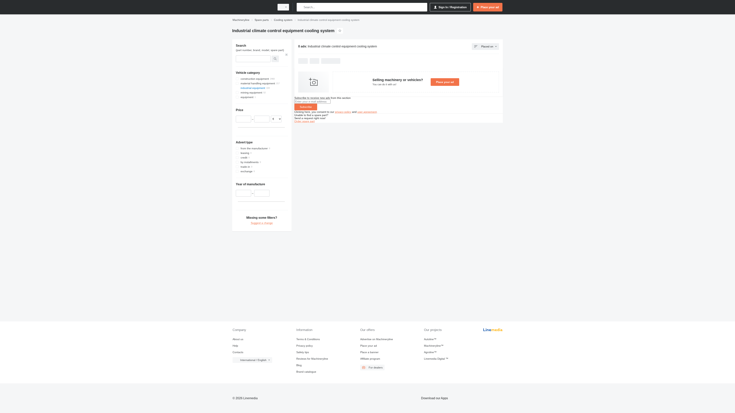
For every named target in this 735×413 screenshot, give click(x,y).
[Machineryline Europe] (253, 7)
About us (238, 339)
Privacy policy (304, 345)
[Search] (300, 7)
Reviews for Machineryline (312, 358)
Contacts (238, 352)
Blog (299, 365)
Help (235, 345)
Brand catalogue (306, 371)
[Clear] (286, 54)
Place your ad (445, 82)
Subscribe (306, 106)
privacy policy (343, 111)
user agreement (367, 111)
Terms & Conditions (308, 339)
